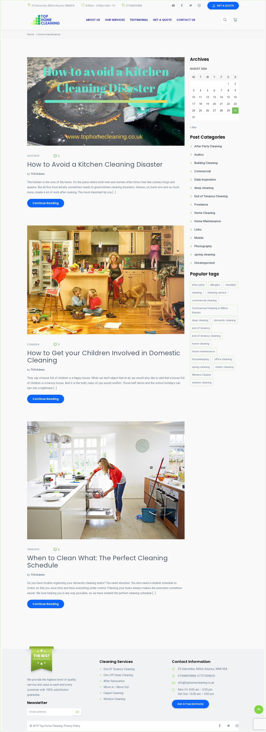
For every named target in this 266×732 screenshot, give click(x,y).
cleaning (197, 292)
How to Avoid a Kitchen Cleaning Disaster (95, 164)
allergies (215, 284)
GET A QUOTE (225, 5)
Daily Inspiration (205, 179)
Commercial (202, 171)
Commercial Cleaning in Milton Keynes (210, 310)
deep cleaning (204, 188)
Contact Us (186, 20)
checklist (230, 284)
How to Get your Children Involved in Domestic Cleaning (103, 356)
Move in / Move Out (116, 687)
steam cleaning (224, 367)
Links (198, 229)
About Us (93, 20)
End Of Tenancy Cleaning (119, 669)
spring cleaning (204, 254)
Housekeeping (200, 359)
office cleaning (223, 359)
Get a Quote (162, 20)
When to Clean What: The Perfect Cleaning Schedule (97, 561)
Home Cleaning (204, 213)
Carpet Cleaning (113, 693)
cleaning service (216, 292)
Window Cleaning (114, 699)
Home (30, 34)
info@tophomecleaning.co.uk (196, 682)
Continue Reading (46, 203)
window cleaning (202, 382)
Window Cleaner (201, 374)
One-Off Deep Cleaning (118, 675)
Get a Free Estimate (190, 704)
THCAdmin (38, 174)
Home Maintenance (207, 221)
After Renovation (114, 681)
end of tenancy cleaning (206, 335)
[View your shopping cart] (235, 20)
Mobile (199, 238)
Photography (203, 246)
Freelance (201, 204)
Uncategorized (204, 263)
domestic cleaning (225, 320)
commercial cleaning (204, 300)
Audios (199, 154)
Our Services (115, 20)
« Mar (193, 127)
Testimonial (139, 20)
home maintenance (203, 351)
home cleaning (200, 343)
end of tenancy (201, 328)
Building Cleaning (206, 163)
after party (198, 284)
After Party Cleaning (208, 146)
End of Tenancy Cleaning (211, 196)
